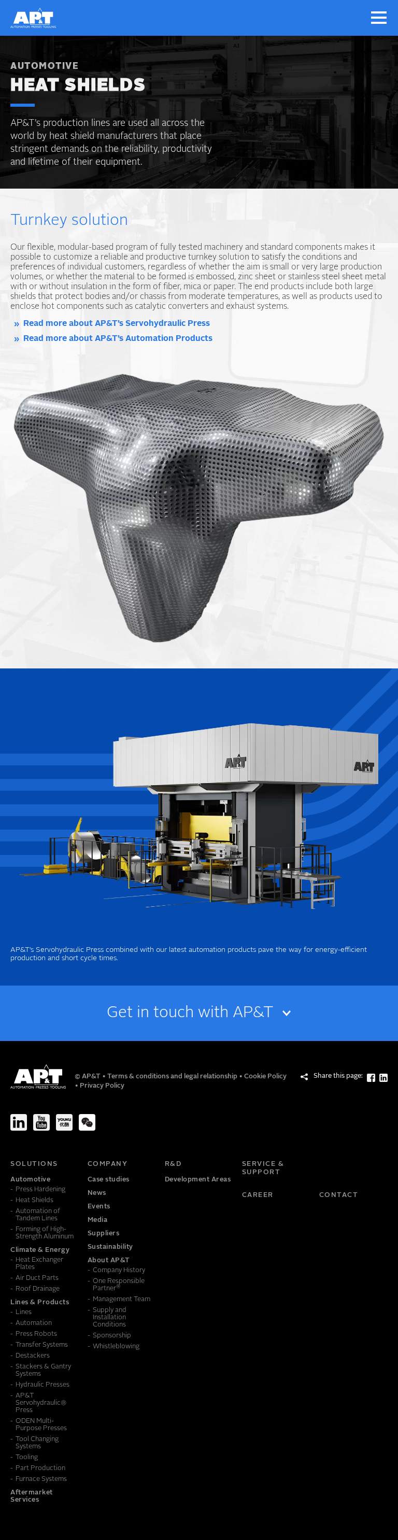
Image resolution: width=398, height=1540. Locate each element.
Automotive (44, 66)
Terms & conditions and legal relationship (173, 1076)
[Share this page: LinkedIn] (383, 1078)
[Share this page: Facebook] (371, 1078)
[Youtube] (41, 1122)
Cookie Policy (265, 1076)
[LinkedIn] (18, 1122)
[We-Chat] (87, 1122)
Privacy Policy (102, 1085)
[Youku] (64, 1122)
